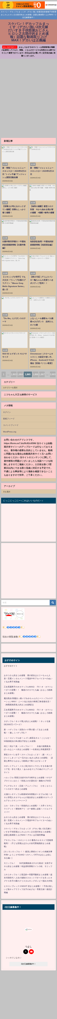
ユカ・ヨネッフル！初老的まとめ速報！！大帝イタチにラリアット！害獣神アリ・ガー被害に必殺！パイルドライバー (28, 809)
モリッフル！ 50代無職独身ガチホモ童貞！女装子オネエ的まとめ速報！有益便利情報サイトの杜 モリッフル (28, 866)
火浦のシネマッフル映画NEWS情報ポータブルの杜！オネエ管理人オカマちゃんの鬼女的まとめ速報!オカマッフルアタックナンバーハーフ (28, 797)
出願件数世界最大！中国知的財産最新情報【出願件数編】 (14, 244)
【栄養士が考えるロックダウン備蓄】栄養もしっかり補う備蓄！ (14, 209)
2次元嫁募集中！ (28, 964)
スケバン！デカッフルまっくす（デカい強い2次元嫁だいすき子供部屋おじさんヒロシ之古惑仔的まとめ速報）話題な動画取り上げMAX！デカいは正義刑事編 (28, 832)
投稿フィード (9, 419)
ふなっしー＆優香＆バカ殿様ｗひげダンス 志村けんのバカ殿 (41, 321)
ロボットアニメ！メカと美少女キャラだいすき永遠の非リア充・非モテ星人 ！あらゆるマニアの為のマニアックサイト (28, 769)
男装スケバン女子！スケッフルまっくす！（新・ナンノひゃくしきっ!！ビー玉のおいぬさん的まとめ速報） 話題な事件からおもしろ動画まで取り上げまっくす (28, 758)
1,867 (42, 374)
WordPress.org (9, 432)
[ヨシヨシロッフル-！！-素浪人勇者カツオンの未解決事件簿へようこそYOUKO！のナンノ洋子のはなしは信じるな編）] (28, 855)
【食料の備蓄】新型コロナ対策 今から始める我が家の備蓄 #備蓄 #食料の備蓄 (42, 209)
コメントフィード (11, 425)
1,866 (35, 374)
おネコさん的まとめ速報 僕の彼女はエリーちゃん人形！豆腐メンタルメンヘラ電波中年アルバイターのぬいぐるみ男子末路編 (28, 678)
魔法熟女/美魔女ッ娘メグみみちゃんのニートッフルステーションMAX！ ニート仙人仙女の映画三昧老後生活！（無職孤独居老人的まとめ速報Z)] (28, 701)
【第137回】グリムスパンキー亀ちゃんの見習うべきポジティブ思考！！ (41, 280)
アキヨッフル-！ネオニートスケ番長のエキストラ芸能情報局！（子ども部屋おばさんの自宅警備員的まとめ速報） (28, 843)
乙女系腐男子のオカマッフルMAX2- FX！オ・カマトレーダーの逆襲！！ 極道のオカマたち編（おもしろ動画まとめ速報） (28, 690)
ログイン (7, 412)
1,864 (20, 374)
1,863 (13, 374)
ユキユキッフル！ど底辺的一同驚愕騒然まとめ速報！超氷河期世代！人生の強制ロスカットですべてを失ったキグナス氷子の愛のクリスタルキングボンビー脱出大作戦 (28, 878)
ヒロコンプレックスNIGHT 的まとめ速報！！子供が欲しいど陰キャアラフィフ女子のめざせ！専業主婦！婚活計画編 (28, 889)
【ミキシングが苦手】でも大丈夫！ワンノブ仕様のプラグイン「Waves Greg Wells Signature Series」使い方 (14, 283)
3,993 (52, 374)
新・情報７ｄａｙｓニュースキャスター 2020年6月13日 (42, 171)
